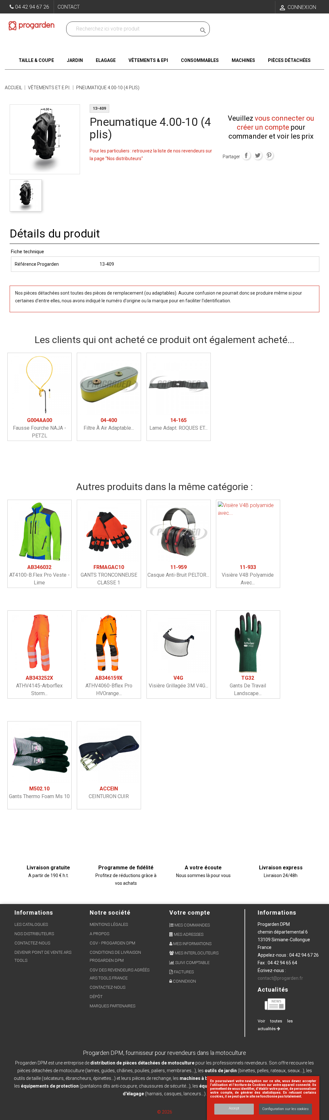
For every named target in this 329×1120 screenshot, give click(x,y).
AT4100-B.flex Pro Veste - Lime (39, 575)
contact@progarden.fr (280, 978)
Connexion (184, 981)
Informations (277, 912)
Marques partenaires (112, 1006)
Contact (69, 7)
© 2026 (164, 1112)
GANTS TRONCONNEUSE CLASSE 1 (109, 575)
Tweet (257, 155)
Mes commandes (191, 925)
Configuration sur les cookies (285, 1109)
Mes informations (191, 943)
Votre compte (189, 912)
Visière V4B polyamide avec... (248, 575)
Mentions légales (109, 924)
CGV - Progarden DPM (112, 943)
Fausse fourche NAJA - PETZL (39, 428)
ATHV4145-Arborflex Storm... (39, 685)
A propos (99, 933)
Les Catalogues (31, 924)
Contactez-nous (32, 943)
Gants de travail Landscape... (248, 685)
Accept (234, 1108)
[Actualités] (275, 1004)
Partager (246, 155)
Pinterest (269, 155)
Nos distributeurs (34, 933)
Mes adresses (188, 934)
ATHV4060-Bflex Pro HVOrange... (108, 685)
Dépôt (96, 996)
